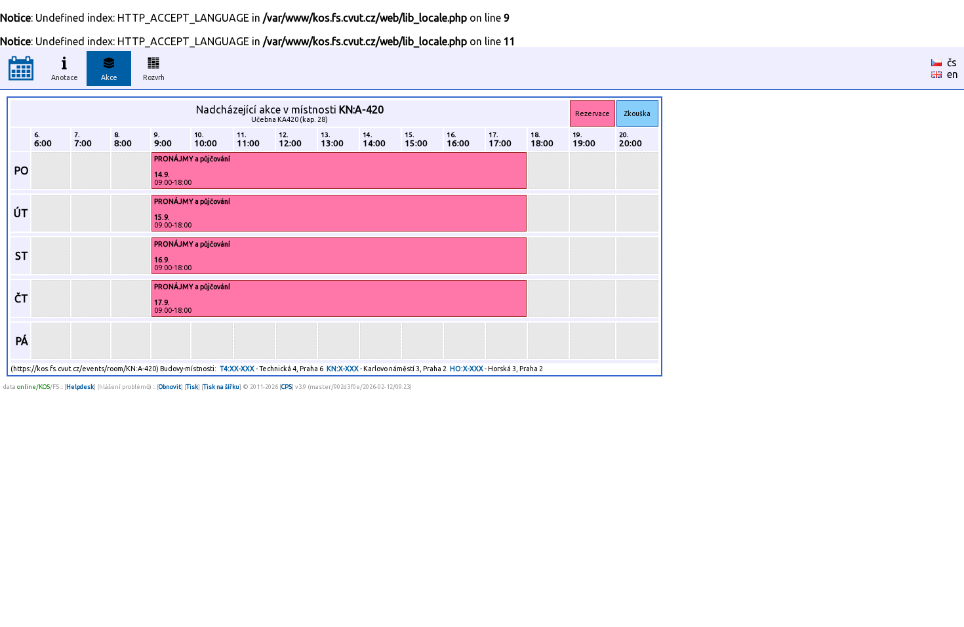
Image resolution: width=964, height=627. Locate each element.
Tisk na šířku (221, 386)
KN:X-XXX (343, 369)
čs (952, 62)
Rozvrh (154, 77)
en (952, 74)
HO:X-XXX (466, 369)
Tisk (192, 386)
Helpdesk (80, 386)
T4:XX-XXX (237, 369)
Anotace (64, 77)
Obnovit (170, 386)
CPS (286, 386)
